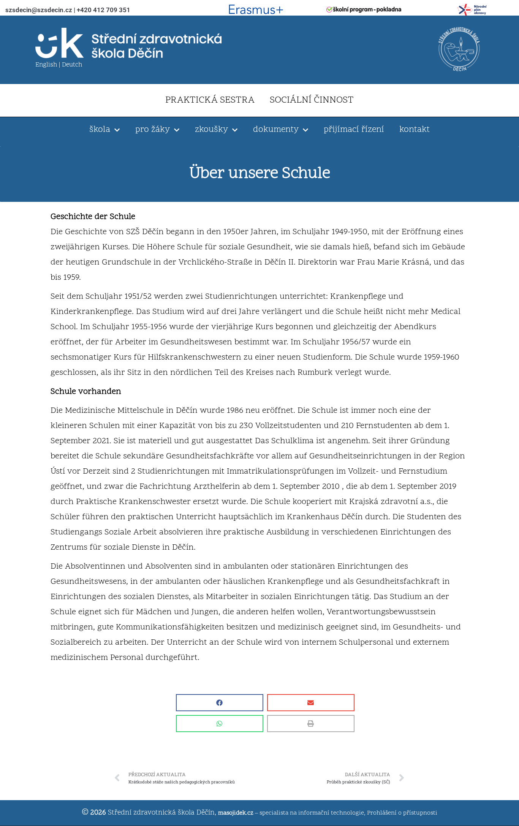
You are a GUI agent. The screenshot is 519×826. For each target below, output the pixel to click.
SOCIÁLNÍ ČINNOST (312, 100)
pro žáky (152, 130)
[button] (219, 702)
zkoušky (211, 130)
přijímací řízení (354, 130)
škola (99, 130)
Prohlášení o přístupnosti (402, 813)
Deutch (72, 65)
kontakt (414, 130)
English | (48, 65)
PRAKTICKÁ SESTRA (210, 100)
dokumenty (276, 130)
